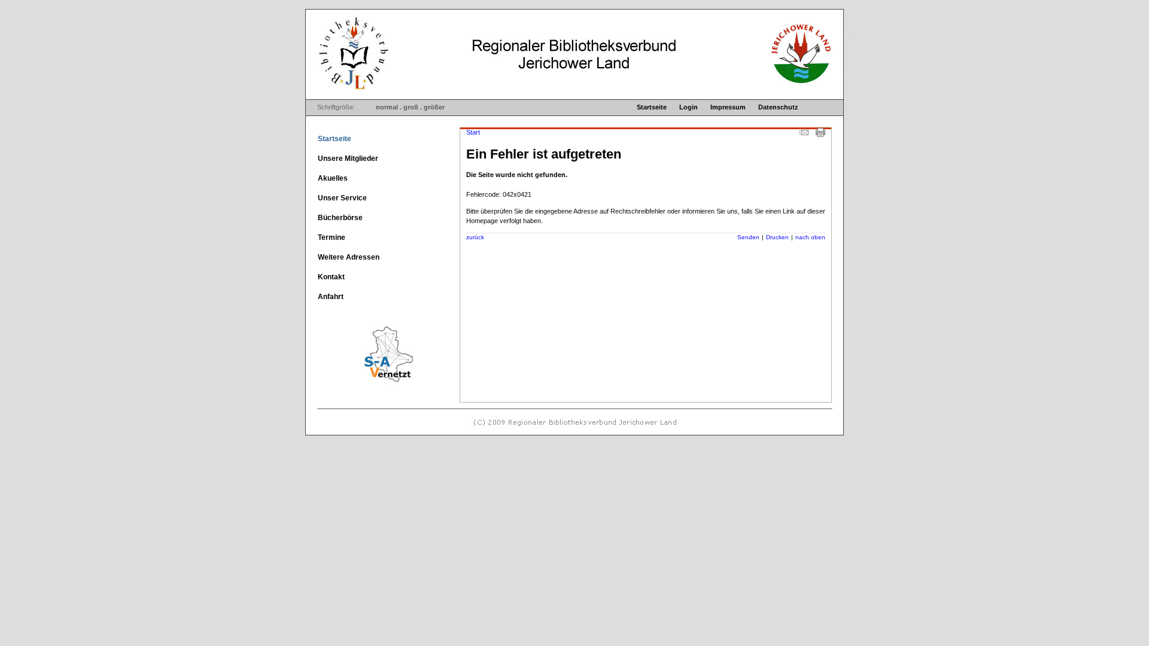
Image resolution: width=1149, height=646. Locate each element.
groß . (412, 107)
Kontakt (331, 277)
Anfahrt (331, 296)
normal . (389, 107)
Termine (331, 237)
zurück (475, 237)
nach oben (810, 237)
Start (473, 132)
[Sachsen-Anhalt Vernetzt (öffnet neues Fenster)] (367, 384)
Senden (748, 237)
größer (434, 107)
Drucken (777, 237)
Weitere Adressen (348, 257)
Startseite (652, 107)
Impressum (728, 107)
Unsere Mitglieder (348, 158)
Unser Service (342, 198)
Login (688, 107)
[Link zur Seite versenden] (803, 134)
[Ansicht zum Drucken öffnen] (820, 134)
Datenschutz (778, 107)
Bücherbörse (340, 218)
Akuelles (333, 178)
